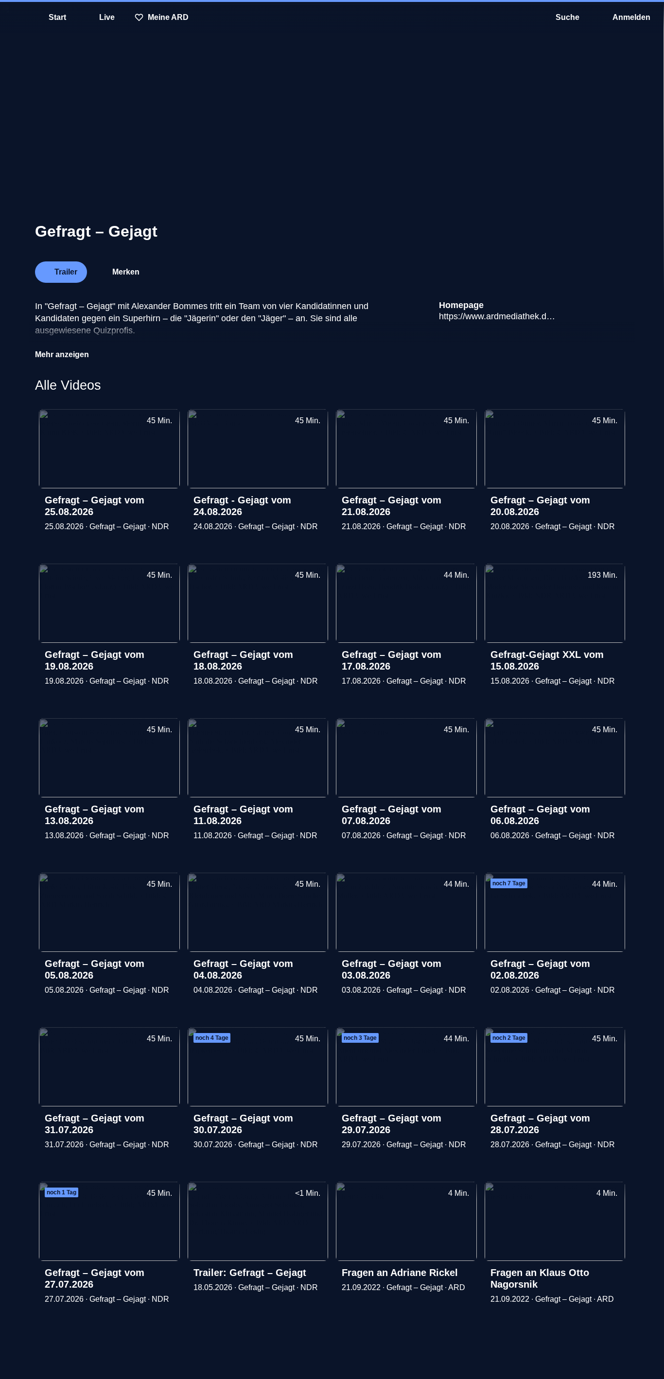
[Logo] (556, 269)
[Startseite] (332, 17)
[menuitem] (14, 17)
